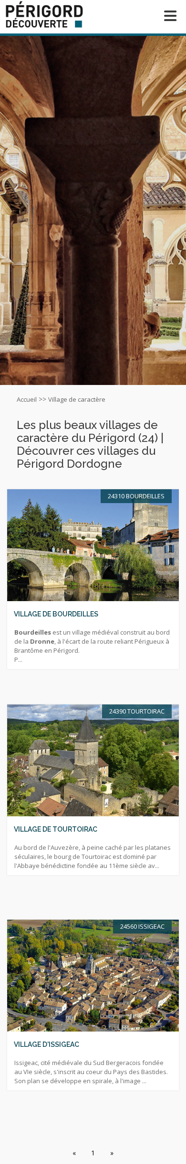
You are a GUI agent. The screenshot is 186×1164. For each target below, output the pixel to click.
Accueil (27, 399)
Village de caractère (76, 399)
